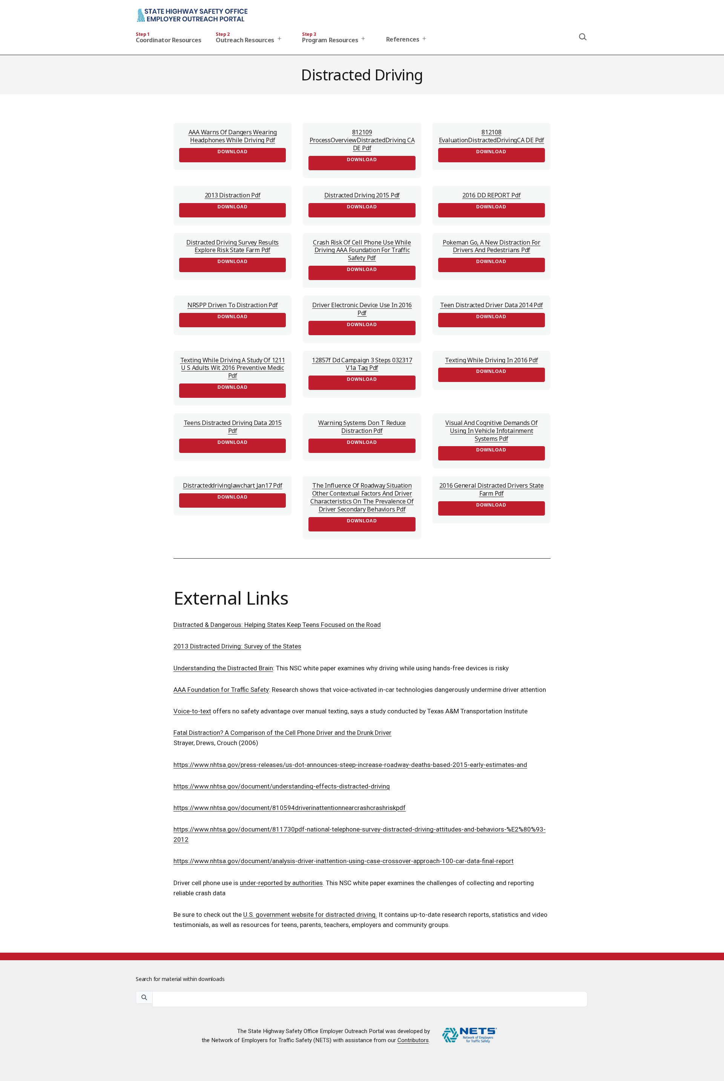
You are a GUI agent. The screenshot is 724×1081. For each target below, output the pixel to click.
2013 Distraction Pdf (233, 195)
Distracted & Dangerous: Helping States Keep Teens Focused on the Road (277, 624)
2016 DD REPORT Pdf (491, 195)
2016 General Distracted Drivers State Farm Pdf (491, 489)
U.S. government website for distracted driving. (310, 914)
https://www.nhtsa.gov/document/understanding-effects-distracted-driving (281, 786)
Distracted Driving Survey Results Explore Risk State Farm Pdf (232, 246)
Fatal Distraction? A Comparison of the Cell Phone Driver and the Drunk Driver (282, 732)
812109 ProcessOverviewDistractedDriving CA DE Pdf (362, 140)
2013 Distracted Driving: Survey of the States (237, 646)
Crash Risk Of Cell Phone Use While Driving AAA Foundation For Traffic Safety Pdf (362, 250)
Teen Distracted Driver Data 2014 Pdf (491, 305)
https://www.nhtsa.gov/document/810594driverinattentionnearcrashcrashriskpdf (289, 808)
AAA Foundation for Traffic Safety (221, 689)
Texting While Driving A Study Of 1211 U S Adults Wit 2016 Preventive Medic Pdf (232, 368)
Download (233, 151)
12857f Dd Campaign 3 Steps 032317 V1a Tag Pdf (362, 364)
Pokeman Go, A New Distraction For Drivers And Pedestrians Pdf (491, 246)
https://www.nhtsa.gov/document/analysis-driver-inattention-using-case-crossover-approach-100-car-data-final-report (343, 861)
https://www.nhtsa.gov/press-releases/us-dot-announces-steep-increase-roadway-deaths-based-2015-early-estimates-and (350, 764)
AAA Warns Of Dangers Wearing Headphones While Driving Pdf (233, 136)
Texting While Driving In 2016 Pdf (491, 360)
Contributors (413, 1040)
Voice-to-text (192, 711)
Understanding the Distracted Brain (223, 668)
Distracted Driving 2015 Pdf (362, 195)
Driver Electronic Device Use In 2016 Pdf (362, 309)
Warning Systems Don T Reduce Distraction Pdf (362, 427)
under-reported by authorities (281, 883)
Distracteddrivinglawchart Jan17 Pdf (232, 485)
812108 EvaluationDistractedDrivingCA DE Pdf (491, 136)
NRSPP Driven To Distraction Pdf (232, 305)
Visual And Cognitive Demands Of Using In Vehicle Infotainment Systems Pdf (491, 431)
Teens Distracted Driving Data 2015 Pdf (233, 427)
